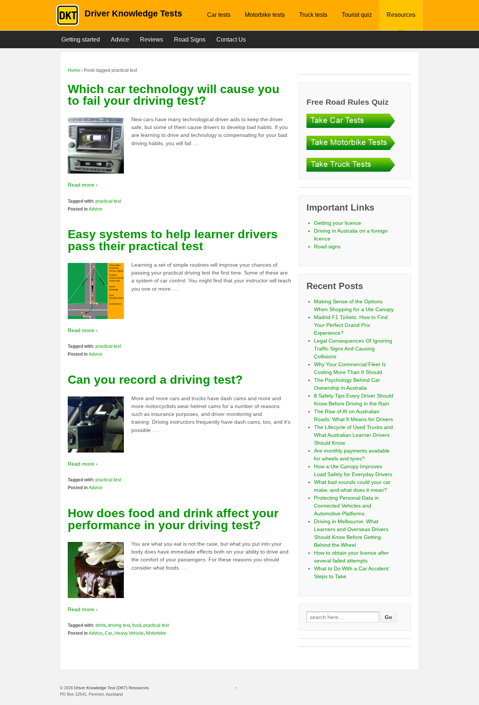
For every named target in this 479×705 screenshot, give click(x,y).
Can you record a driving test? (155, 379)
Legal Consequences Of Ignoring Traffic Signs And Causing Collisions (353, 348)
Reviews (151, 39)
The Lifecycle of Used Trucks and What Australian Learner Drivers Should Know (353, 435)
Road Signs (189, 39)
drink (100, 625)
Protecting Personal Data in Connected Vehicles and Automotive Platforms (346, 506)
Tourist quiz (357, 15)
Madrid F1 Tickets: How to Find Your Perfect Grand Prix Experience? (351, 325)
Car (108, 633)
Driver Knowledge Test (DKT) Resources (111, 688)
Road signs (327, 246)
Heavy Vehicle (129, 633)
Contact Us (231, 39)
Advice (120, 39)
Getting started (80, 39)
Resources (401, 15)
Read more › (83, 185)
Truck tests (313, 15)
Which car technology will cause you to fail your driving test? (174, 95)
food (136, 625)
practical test (108, 201)
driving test (119, 625)
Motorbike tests (265, 15)
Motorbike (156, 633)
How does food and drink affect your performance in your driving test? (173, 519)
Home (74, 70)
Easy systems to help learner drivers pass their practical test (173, 240)
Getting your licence (337, 223)
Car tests (219, 15)
